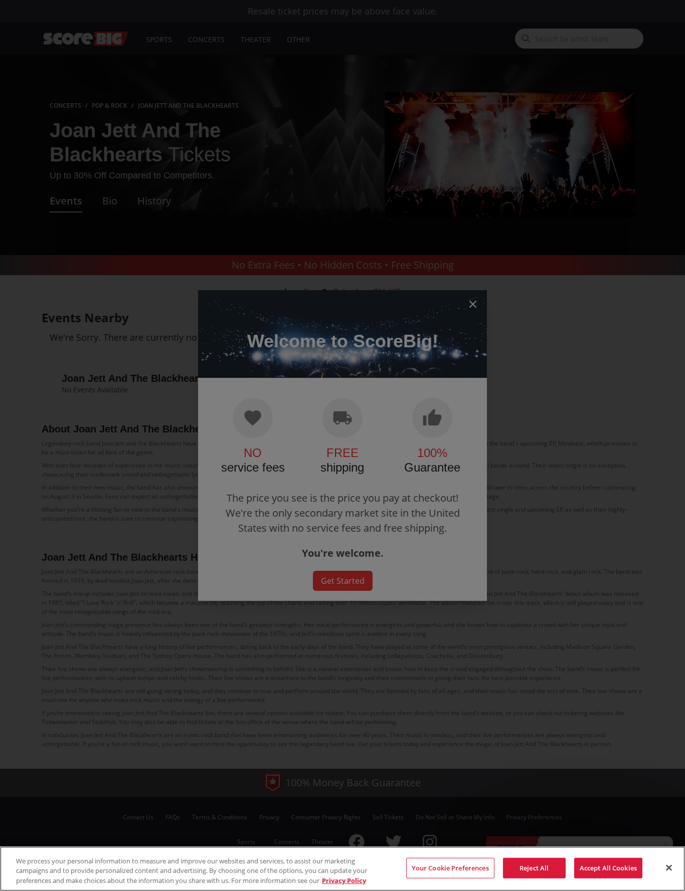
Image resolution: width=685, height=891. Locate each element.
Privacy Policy (344, 880)
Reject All (534, 867)
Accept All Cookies (608, 867)
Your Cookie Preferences (450, 867)
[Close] (669, 867)
